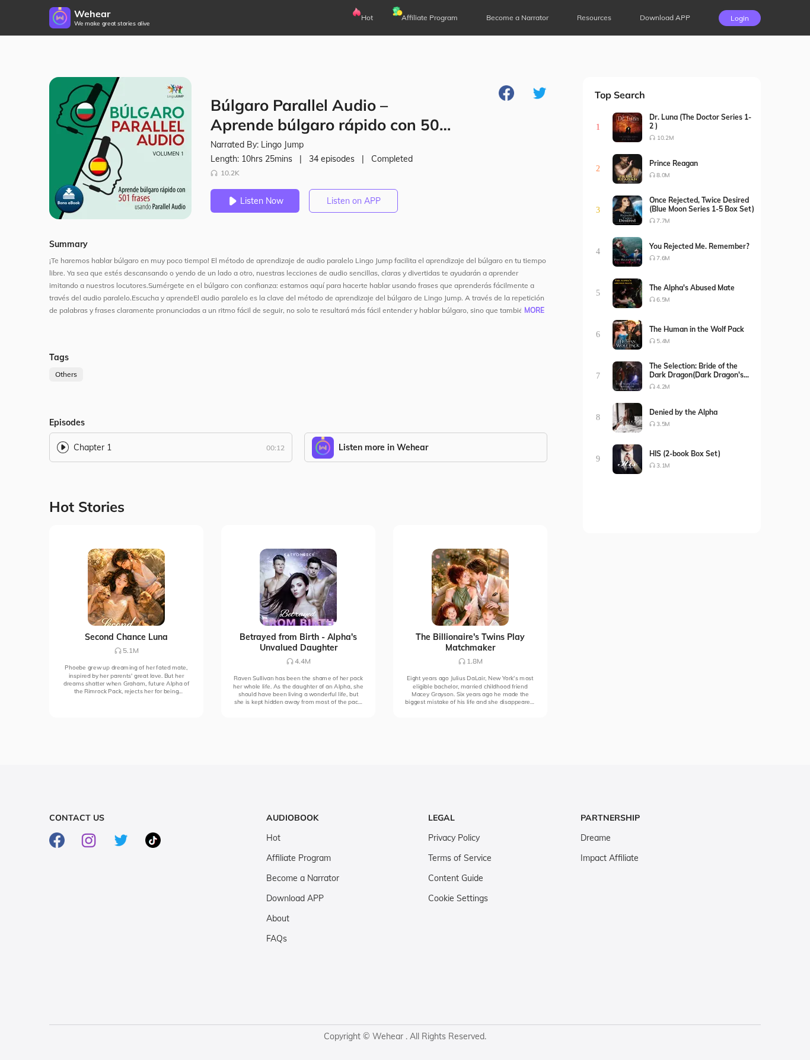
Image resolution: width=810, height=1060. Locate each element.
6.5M (663, 299)
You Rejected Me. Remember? (699, 246)
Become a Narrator (517, 17)
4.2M (663, 386)
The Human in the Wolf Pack (696, 329)
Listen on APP (354, 201)
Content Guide (455, 878)
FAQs (276, 938)
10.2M (665, 137)
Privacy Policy (454, 837)
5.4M (663, 341)
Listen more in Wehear (383, 447)
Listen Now (261, 201)
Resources (594, 17)
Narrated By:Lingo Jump (257, 144)
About (277, 918)
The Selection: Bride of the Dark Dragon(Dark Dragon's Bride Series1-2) (696, 370)
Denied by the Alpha (683, 412)
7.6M (663, 258)
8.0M (663, 175)
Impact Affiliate (610, 858)
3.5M (663, 424)
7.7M (663, 220)
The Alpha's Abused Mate (692, 287)
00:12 (275, 447)
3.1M (663, 465)
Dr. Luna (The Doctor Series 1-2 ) (700, 121)
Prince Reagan (673, 163)
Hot (367, 17)
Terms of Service (460, 858)
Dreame (596, 837)
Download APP (295, 898)
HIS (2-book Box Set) (684, 453)
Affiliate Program (429, 17)
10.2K (230, 172)
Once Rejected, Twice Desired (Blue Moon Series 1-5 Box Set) (701, 204)
